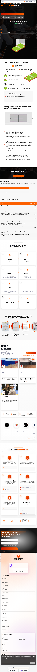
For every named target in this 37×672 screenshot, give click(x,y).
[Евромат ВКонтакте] (3, 648)
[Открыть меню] (35, 1)
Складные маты (4, 586)
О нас (2, 614)
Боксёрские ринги (4, 594)
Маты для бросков (4, 588)
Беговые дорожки (4, 609)
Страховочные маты (5, 585)
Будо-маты (3, 579)
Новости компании (4, 620)
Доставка (3, 616)
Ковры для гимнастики (5, 598)
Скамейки (3, 608)
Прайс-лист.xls (19, 23)
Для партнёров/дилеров (5, 626)
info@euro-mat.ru (6, 644)
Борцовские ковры (4, 578)
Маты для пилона (4, 589)
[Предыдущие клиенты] (27, 438)
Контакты (3, 623)
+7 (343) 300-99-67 (22, 639)
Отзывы (3, 627)
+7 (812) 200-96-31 (21, 637)
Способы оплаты (4, 629)
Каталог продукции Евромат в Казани (29, 355)
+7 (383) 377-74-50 (5, 639)
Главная (2, 3)
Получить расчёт (9, 548)
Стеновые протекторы (5, 582)
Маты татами (4, 581)
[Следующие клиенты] (34, 438)
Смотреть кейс (5, 381)
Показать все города (5, 641)
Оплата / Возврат (4, 617)
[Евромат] (3, 1)
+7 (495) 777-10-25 (5, 637)
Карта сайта (3, 630)
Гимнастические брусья (5, 602)
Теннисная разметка (7, 3)
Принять (33, 663)
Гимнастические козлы (5, 605)
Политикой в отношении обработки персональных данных (10, 546)
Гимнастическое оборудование (6, 599)
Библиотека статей (4, 621)
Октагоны (3, 595)
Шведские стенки (4, 601)
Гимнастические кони (5, 606)
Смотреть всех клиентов (31, 352)
